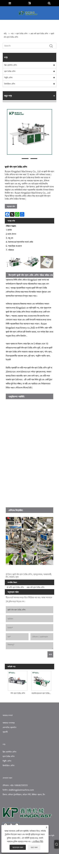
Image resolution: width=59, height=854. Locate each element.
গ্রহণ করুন (34, 847)
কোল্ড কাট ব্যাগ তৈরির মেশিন (39, 33)
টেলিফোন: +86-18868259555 (15, 785)
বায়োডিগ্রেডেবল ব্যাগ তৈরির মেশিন (42, 693)
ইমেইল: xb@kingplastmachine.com (18, 789)
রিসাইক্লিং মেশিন (9, 83)
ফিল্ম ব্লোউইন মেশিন (10, 65)
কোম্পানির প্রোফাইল (9, 727)
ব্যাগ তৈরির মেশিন (21, 33)
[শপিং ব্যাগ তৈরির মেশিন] (18, 680)
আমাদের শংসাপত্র (9, 722)
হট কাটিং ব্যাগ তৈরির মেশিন (15, 587)
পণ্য (12, 33)
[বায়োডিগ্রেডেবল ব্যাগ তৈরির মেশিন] (41, 680)
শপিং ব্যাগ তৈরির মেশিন (17, 693)
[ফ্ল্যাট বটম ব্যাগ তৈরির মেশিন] (29, 132)
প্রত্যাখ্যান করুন (17, 847)
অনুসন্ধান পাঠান (11, 206)
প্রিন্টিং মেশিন (8, 77)
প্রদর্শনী (5, 731)
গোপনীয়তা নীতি (37, 841)
